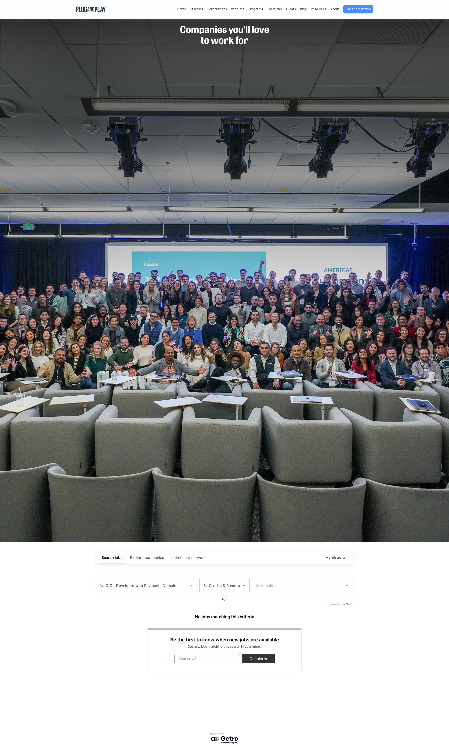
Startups (196, 9)
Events (291, 9)
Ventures (237, 9)
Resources (318, 9)
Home (181, 9)
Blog (303, 9)
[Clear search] (191, 585)
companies (147, 557)
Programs (256, 9)
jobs (112, 557)
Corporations (217, 9)
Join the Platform (358, 9)
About (334, 9)
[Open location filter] (347, 585)
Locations (275, 9)
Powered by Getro (341, 604)
